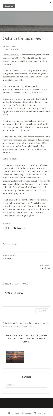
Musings (13, 244)
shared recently (11, 54)
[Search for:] (26, 385)
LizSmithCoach (11, 49)
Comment (42, 311)
